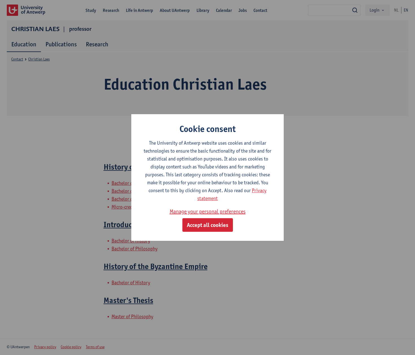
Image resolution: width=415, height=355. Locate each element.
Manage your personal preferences (208, 211)
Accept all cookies (207, 225)
